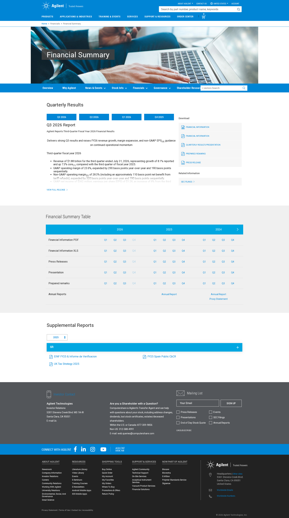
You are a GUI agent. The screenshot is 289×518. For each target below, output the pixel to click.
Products (47, 16)
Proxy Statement (219, 299)
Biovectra (166, 473)
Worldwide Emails (225, 490)
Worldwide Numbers (226, 495)
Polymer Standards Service (174, 480)
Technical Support (140, 473)
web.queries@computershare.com (136, 433)
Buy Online (107, 469)
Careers (45, 480)
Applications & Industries (76, 16)
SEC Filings (219, 417)
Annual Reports (221, 422)
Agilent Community (140, 469)
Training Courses (79, 483)
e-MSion (166, 476)
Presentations (188, 417)
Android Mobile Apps (81, 490)
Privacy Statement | (50, 510)
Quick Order (107, 473)
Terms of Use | (65, 510)
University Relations (51, 490)
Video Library (78, 473)
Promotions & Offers (111, 490)
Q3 (124, 240)
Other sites (237, 473)
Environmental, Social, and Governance (54, 495)
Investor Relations (50, 476)
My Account (107, 476)
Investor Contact (64, 394)
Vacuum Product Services (143, 486)
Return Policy (108, 494)
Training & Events (110, 16)
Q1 (105, 240)
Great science (48, 500)
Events (217, 412)
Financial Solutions (141, 489)
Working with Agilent (51, 487)
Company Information (52, 473)
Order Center (185, 16)
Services (132, 16)
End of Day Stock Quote (193, 422)
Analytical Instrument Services (141, 481)
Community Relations (51, 483)
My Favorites (108, 480)
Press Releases (189, 412)
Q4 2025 (159, 117)
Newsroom (47, 469)
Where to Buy (108, 487)
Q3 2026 (61, 117)
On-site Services (139, 476)
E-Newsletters (78, 487)
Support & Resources (157, 16)
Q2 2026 (94, 117)
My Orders (106, 483)
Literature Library (79, 469)
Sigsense (166, 483)
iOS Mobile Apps (79, 494)
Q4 (183, 240)
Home (44, 24)
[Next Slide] (237, 229)
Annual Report (169, 294)
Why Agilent (69, 88)
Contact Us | (77, 510)
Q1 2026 (126, 117)
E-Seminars (77, 480)
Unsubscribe (184, 430)
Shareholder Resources (190, 88)
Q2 (115, 240)
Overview (47, 88)
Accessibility (87, 510)
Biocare (165, 469)
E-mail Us (52, 420)
